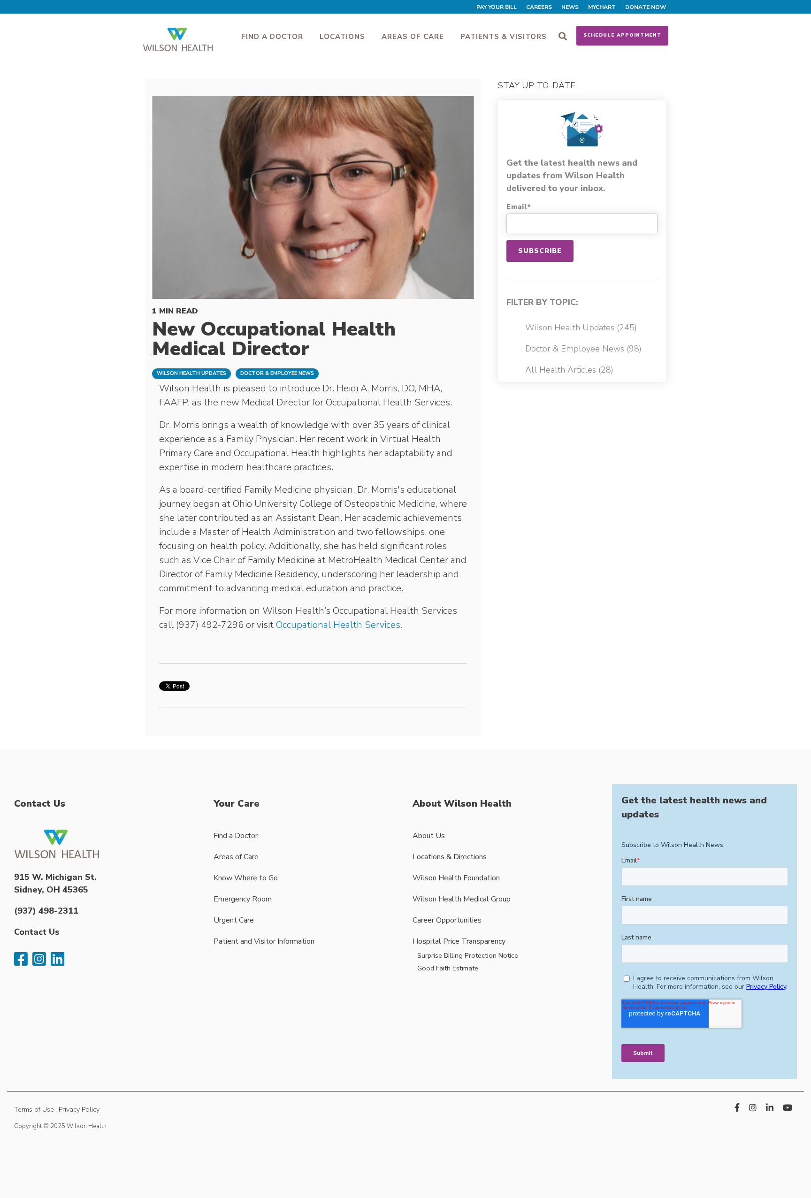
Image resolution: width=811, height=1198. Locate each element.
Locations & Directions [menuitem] (450, 857)
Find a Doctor (272, 36)
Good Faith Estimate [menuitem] (447, 968)
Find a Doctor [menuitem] (236, 836)
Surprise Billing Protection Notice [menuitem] (467, 955)
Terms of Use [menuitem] (34, 1109)
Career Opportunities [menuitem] (447, 920)
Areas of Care (413, 36)
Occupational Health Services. (339, 624)
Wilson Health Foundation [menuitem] (456, 878)
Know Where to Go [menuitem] (246, 878)
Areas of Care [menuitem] (236, 857)
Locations (342, 36)
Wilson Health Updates (191, 373)
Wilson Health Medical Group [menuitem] (462, 899)
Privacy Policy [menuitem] (79, 1109)
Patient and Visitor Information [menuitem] (264, 941)
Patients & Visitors (503, 36)
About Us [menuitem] (429, 836)
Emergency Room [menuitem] (243, 899)
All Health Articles (569, 369)
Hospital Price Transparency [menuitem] (459, 941)
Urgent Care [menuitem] (234, 920)
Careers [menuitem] (539, 7)
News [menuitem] (570, 7)
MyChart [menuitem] (602, 7)
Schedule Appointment (622, 35)
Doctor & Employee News (277, 373)
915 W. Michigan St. (55, 877)
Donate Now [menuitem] (645, 7)
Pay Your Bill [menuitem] (496, 7)
